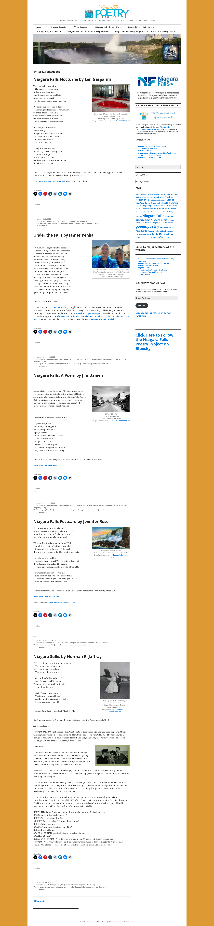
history (139, 208)
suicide (147, 234)
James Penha (57, 307)
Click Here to (154, 341)
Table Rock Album (163, 234)
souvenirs (79, 645)
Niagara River (159, 219)
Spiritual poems (165, 231)
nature (166, 211)
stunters (139, 234)
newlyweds (69, 887)
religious (98, 510)
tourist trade (148, 238)
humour (60, 887)
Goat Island (173, 206)
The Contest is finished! (147, 149)
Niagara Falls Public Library (118, 121)
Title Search (80, 27)
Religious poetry (111, 505)
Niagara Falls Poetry (78, 221)
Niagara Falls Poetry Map (108, 27)
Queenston (164, 227)
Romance (97, 364)
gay (41, 364)
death (165, 203)
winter (168, 238)
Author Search (58, 27)
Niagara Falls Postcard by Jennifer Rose (70, 521)
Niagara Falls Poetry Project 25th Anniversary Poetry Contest (145, 31)
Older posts (39, 901)
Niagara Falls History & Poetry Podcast (153, 263)
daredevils (156, 203)
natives (158, 212)
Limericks (141, 261)
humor (53, 887)
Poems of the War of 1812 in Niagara (151, 272)
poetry (96, 223)
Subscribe (142, 305)
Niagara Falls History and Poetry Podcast (88, 31)
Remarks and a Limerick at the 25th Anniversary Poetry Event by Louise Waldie (157, 154)
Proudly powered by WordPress (93, 922)
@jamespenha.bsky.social (101, 319)
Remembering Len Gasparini (52, 181)
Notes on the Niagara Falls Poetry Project (158, 223)
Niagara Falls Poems (61, 221)
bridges (149, 200)
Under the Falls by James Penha (63, 235)
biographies (45, 510)
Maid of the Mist (76, 359)
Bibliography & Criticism (48, 31)
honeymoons (63, 223)
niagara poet (142, 219)
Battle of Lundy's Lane (168, 194)
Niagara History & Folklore (140, 27)
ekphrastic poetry (143, 206)
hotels (71, 223)
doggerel (174, 202)
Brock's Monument (159, 200)
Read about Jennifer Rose (46, 596)
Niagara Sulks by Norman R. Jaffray (67, 656)
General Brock (162, 206)
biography (54, 510)
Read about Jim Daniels (45, 465)
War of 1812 (159, 237)
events (154, 206)
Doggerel (45, 885)
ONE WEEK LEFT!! (145, 151)
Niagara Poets (143, 268)
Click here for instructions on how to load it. (153, 128)
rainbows (171, 227)
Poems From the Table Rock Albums (152, 270)
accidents (139, 194)
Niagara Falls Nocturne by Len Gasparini (72, 79)
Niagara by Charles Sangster (149, 157)
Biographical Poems (49, 359)
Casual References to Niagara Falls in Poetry (155, 259)
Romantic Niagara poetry (98, 643)
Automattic (129, 922)
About (39, 27)
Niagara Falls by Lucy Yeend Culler (151, 146)
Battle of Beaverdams (150, 194)
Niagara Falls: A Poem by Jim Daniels (68, 375)
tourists (104, 364)
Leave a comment (40, 226)
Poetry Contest (143, 274)
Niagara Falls (80, 223)
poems (89, 223)
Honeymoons (46, 221)
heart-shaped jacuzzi (48, 223)
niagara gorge (170, 216)
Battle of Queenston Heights (148, 197)
